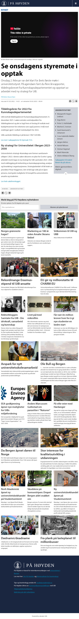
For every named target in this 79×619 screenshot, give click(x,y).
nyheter (5, 189)
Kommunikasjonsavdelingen (39, 585)
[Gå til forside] (36, 3)
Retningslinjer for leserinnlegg (47, 576)
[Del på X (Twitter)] (73, 101)
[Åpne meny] (75, 3)
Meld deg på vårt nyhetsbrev (24, 592)
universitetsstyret (16, 189)
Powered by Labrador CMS (39, 616)
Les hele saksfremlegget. (11, 181)
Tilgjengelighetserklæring (23, 589)
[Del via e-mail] (76, 101)
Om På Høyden (28, 576)
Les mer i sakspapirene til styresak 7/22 (16, 140)
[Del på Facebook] (70, 101)
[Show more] (65, 173)
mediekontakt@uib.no (44, 583)
